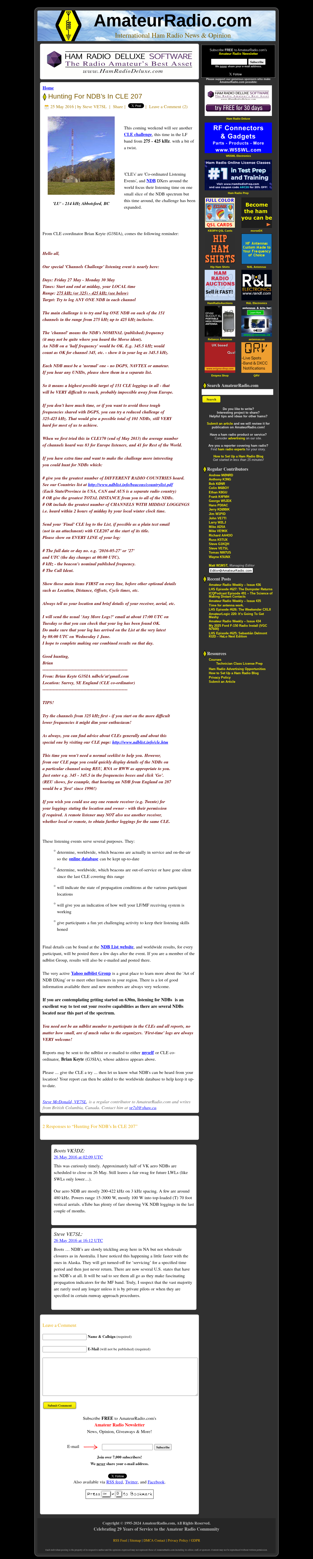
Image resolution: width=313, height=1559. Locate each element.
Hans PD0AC (218, 505)
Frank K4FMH (219, 497)
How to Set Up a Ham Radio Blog (238, 456)
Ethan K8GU (218, 492)
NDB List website (117, 947)
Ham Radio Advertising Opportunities (237, 669)
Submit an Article (222, 681)
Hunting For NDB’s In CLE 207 (94, 96)
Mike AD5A (217, 527)
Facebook (156, 1482)
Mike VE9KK (218, 531)
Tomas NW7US (220, 552)
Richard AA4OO (221, 535)
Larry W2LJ (217, 522)
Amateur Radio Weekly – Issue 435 (235, 601)
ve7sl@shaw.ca (142, 1107)
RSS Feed (120, 1540)
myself (148, 1052)
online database (83, 858)
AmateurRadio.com (173, 20)
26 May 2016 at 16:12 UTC (78, 1240)
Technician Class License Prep (239, 663)
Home (48, 88)
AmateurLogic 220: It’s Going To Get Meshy (236, 615)
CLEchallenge (138, 134)
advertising (236, 438)
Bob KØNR (217, 484)
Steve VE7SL (95, 106)
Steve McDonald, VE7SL (64, 1101)
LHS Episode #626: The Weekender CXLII (240, 609)
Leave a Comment (165, 106)
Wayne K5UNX (219, 557)
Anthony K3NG (220, 479)
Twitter (131, 1482)
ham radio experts (231, 449)
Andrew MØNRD (221, 475)
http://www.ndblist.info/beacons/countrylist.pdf (130, 484)
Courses (215, 659)
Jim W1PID (217, 514)
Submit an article (220, 423)
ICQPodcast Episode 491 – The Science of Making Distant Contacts (240, 595)
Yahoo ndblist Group (91, 973)
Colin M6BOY (219, 488)
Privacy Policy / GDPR (184, 1540)
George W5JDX (220, 501)
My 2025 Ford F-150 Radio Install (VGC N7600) (238, 627)
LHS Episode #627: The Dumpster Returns (240, 589)
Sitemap (135, 1540)
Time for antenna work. (226, 605)
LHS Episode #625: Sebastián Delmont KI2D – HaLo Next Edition (238, 634)
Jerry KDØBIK (219, 509)
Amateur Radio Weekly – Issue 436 (235, 585)
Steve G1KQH (219, 544)
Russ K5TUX (218, 540)
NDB (151, 180)
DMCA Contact (154, 1540)
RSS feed (114, 1482)
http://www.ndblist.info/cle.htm (140, 742)
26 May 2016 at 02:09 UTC (78, 1157)
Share (118, 106)
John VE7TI (217, 518)
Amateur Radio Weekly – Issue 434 (235, 621)
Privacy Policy (220, 677)
